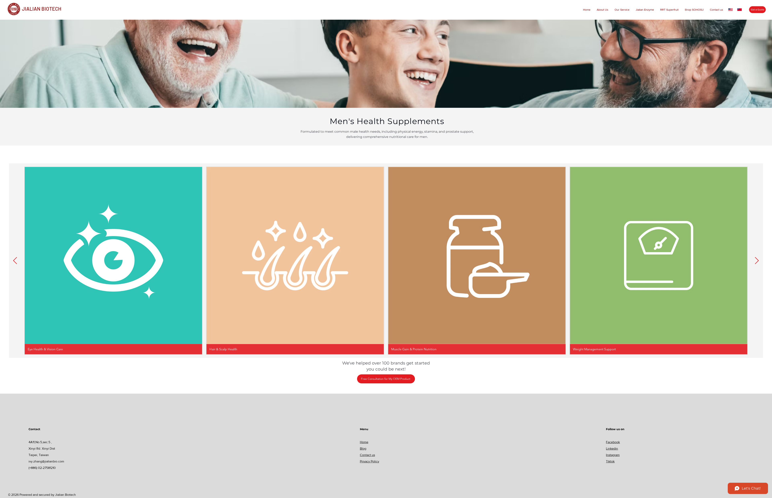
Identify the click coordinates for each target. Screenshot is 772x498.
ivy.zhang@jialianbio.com (46, 461)
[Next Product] (757, 261)
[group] (386, 261)
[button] (602, 10)
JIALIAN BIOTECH (41, 9)
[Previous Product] (15, 261)
